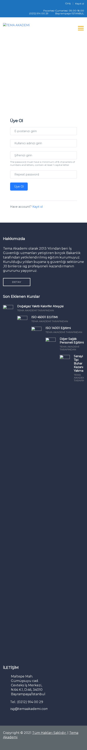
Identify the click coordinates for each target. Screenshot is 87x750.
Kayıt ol (79, 3)
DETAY (16, 281)
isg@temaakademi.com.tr (31, 709)
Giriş (68, 3)
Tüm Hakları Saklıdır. (49, 733)
